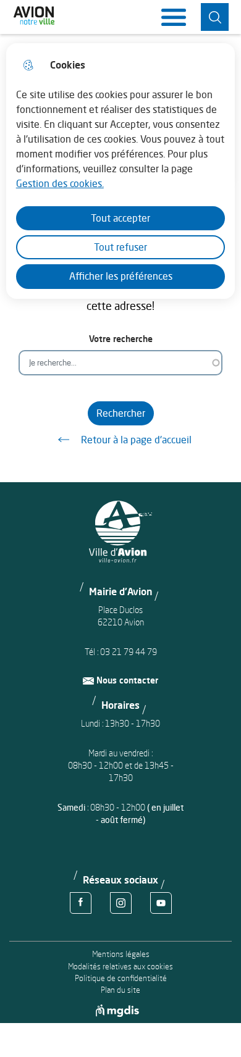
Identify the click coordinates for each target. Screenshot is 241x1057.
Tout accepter (120, 218)
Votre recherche (121, 338)
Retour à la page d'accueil (136, 439)
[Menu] (173, 17)
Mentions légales (121, 954)
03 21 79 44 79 (128, 651)
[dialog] (120, 171)
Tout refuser (120, 247)
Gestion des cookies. (60, 183)
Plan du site (120, 990)
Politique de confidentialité (121, 978)
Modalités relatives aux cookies (120, 966)
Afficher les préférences (120, 276)
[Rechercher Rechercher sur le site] (215, 17)
